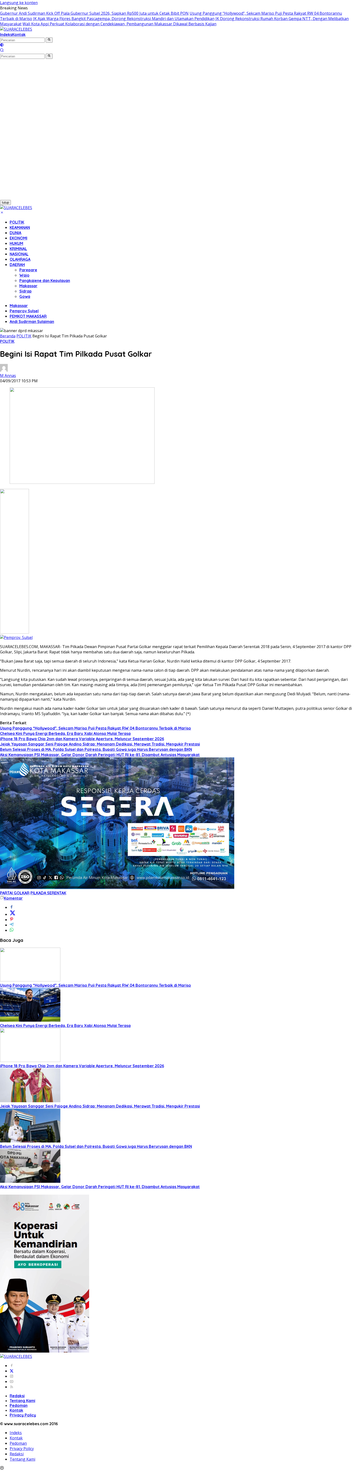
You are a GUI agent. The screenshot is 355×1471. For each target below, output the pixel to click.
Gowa (24, 296)
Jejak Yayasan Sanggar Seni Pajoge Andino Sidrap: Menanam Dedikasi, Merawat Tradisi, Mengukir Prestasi (100, 744)
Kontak (19, 34)
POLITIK (17, 222)
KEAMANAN (20, 227)
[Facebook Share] (12, 907)
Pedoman (19, 1405)
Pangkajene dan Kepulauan (44, 280)
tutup (5, 202)
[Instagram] (12, 1376)
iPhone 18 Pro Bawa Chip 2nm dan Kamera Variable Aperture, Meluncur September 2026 (82, 738)
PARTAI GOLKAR (14, 892)
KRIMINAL (18, 248)
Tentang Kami (22, 1400)
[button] (49, 40)
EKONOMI (18, 238)
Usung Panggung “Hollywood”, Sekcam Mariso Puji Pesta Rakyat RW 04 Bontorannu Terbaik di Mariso (95, 728)
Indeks (6, 34)
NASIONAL (19, 254)
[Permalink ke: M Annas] (4, 370)
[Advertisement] (26, 131)
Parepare (28, 269)
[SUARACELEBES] (16, 29)
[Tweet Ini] (12, 914)
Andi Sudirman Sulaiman (32, 321)
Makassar (28, 285)
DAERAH (17, 264)
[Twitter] (12, 1371)
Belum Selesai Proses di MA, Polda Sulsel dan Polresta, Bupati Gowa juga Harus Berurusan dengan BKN (96, 749)
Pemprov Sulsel (24, 310)
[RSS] (12, 1386)
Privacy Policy (23, 1415)
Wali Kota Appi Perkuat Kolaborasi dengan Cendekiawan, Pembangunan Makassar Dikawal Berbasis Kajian (119, 24)
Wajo (24, 275)
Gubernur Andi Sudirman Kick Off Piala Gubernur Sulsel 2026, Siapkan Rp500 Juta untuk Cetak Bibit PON (94, 13)
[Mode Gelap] (2, 45)
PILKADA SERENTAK (48, 892)
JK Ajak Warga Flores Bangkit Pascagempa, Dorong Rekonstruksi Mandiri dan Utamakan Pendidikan (123, 18)
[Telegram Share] (12, 925)
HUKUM (16, 243)
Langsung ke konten (19, 2)
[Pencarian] (2, 50)
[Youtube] (12, 1381)
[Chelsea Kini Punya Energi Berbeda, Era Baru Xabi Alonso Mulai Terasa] (30, 1020)
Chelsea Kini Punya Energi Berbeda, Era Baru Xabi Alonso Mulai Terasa (65, 733)
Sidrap (25, 291)
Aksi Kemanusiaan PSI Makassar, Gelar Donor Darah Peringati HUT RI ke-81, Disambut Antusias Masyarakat (100, 754)
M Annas (8, 375)
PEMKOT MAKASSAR (28, 316)
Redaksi (17, 1395)
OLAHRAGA (20, 259)
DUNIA (15, 232)
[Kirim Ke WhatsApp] (12, 930)
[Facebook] (12, 1365)
